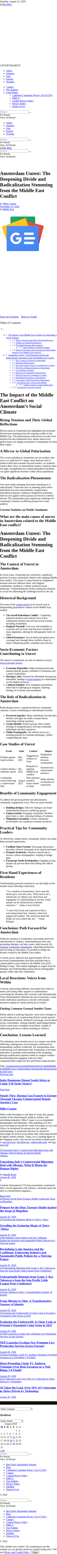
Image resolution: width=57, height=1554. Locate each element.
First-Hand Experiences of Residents (30, 378)
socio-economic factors (11, 663)
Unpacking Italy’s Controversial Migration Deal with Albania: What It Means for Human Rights (26, 1165)
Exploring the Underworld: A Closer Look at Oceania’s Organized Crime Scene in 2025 (28, 1323)
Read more (5, 1196)
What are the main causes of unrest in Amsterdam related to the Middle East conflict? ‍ (34, 351)
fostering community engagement (16, 947)
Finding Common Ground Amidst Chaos (38, 385)
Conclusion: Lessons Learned (29, 387)
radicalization (44, 1069)
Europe (9, 79)
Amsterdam (11, 1066)
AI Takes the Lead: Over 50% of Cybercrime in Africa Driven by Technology (28, 1389)
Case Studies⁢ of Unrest (25, 370)
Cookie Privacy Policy (23, 101)
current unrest (22, 604)
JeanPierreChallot (40, 1066)
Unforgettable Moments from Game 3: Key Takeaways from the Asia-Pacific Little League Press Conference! (27, 1280)
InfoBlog (28, 1066)
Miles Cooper (9, 203)
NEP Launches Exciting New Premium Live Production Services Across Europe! (27, 1344)
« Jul (2, 1450)
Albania (4, 1155)
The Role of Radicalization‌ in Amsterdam (33, 368)
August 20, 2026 (8, 1177)
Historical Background (25, 363)
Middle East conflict (13, 1069)
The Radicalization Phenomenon (29, 345)
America (10, 73)
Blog (8, 1467)
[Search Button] (30, 112)
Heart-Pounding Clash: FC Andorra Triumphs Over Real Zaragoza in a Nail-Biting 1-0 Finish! (25, 1367)
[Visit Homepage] (6, 4)
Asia (8, 76)
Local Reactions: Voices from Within (32, 382)
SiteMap (10, 1486)
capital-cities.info (39, 1142)
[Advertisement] (28, 35)
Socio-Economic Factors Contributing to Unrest (35, 365)
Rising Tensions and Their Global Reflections (34, 340)
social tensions (34, 679)
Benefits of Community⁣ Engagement (31, 373)
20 (11, 1440)
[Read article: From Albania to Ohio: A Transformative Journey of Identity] (28, 1293)
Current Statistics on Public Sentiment (36, 348)
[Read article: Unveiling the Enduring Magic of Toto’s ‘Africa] (28, 1219)
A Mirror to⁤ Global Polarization (28, 343)
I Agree (35, 1552)
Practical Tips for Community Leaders (31, 375)
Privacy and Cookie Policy (16, 1552)
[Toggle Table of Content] (2, 329)
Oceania (10, 81)
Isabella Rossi (9, 1174)
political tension (30, 1069)
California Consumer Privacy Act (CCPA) (32, 95)
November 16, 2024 (9, 206)
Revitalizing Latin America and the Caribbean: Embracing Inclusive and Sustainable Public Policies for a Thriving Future (26, 1254)
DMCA (16, 98)
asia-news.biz (9, 1142)
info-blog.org (23, 1142)
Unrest (9, 1071)
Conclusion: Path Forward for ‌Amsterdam (32, 380)
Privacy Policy (19, 103)
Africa (9, 70)
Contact (10, 87)
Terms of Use (18, 106)
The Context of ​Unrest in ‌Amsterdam (31, 360)
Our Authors (12, 89)
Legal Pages (12, 92)
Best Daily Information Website (21, 1464)
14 (14, 1437)
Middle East (8, 209)
